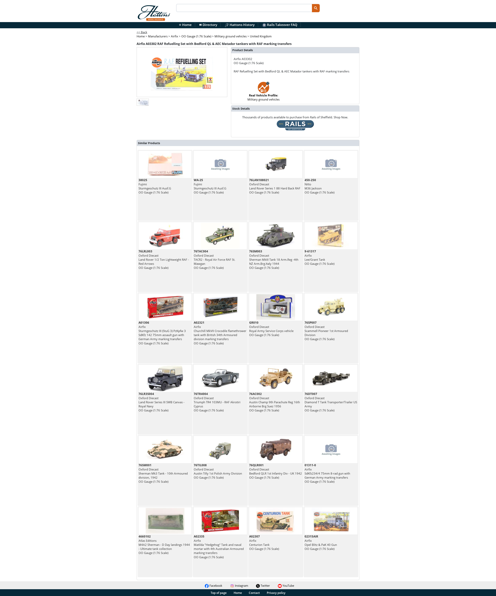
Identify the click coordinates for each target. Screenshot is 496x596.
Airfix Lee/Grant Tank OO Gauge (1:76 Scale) (319, 257)
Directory (208, 24)
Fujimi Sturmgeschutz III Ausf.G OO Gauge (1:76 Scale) (155, 186)
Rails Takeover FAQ (281, 24)
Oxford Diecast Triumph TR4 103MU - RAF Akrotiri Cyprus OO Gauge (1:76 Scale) (217, 402)
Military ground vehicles (263, 97)
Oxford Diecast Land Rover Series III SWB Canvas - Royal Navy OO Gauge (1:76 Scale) (161, 402)
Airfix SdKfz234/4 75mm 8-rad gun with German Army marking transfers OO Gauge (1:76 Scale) (327, 473)
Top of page (219, 593)
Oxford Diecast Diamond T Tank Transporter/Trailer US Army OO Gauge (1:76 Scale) (331, 402)
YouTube (288, 585)
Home (185, 24)
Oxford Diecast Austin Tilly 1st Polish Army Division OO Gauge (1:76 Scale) (218, 471)
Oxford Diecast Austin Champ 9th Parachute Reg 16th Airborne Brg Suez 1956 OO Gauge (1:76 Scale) (274, 402)
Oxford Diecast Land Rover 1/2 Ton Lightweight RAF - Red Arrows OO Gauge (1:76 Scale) (164, 259)
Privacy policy (276, 593)
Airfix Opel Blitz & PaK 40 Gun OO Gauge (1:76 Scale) (321, 542)
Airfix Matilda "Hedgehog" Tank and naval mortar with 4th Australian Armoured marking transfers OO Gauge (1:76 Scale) (219, 546)
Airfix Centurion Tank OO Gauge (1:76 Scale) (264, 542)
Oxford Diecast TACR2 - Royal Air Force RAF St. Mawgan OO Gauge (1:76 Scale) (214, 259)
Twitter (265, 585)
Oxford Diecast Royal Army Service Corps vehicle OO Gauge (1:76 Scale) (271, 329)
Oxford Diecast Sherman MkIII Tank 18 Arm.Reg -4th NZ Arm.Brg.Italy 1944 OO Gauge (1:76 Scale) (273, 259)
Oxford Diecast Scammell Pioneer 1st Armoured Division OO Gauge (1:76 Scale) (326, 331)
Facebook (215, 585)
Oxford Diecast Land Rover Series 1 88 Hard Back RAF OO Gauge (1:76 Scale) (274, 186)
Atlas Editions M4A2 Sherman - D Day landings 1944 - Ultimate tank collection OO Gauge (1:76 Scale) (164, 544)
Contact (254, 593)
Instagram (241, 585)
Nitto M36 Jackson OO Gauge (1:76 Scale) (319, 186)
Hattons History (242, 24)
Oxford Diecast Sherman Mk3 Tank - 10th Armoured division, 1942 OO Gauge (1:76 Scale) (163, 473)
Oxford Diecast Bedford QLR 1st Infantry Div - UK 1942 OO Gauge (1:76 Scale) (275, 471)
